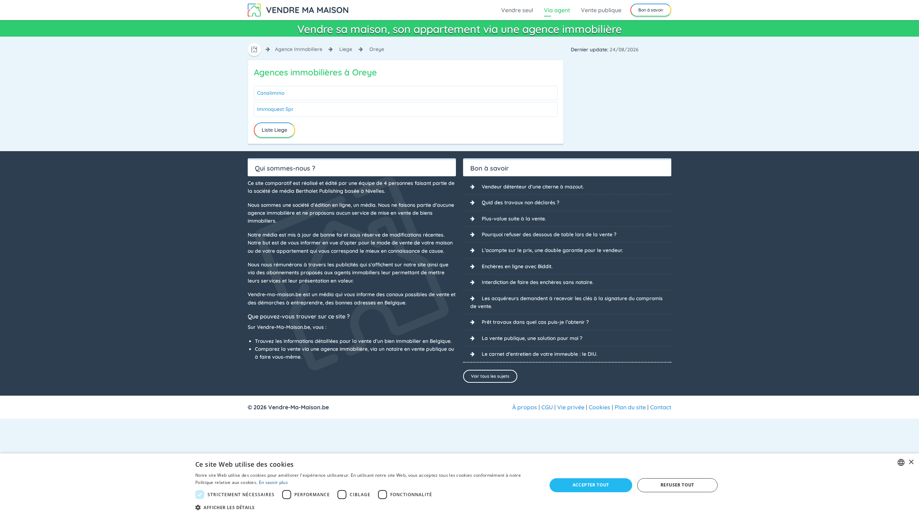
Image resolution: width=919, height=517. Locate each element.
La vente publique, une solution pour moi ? (532, 338)
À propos (524, 407)
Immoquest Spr (275, 109)
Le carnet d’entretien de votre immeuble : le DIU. (539, 354)
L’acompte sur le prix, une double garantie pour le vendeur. (552, 250)
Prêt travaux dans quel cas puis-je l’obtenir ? (535, 322)
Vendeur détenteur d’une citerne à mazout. (533, 186)
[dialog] (459, 485)
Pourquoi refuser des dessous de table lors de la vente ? (549, 234)
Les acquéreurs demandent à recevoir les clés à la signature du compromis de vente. (566, 302)
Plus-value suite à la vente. (514, 218)
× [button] (911, 462)
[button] (365, 507)
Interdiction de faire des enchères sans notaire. (537, 282)
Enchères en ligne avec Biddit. (517, 266)
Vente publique (601, 10)
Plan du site (630, 407)
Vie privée (570, 407)
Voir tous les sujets (490, 376)
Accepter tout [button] (591, 485)
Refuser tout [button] (677, 485)
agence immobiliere (298, 49)
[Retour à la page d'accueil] (298, 9)
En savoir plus (273, 482)
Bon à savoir (650, 10)
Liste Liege (274, 130)
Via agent (557, 10)
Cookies (599, 407)
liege (345, 49)
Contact (660, 407)
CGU (547, 407)
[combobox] (901, 462)
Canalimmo (270, 93)
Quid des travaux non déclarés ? (520, 202)
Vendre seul (517, 10)
